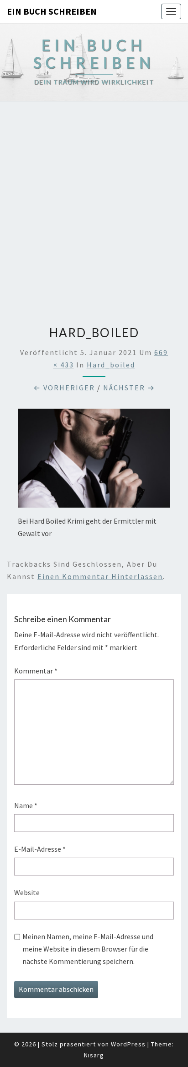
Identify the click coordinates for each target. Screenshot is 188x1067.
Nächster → (129, 387)
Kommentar (35, 670)
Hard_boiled (111, 364)
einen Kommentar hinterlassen (100, 576)
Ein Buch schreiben (52, 11)
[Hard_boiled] (94, 460)
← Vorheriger (64, 387)
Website (27, 892)
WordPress (128, 1044)
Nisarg (94, 1055)
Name (25, 805)
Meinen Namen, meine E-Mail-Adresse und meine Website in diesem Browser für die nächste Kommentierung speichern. (87, 949)
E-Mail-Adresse (40, 849)
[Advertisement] (94, 209)
